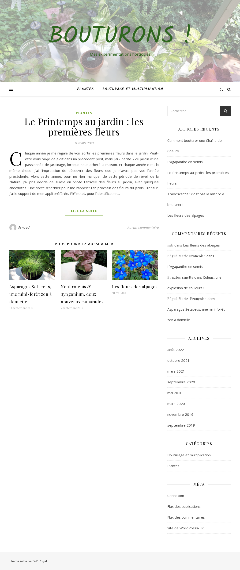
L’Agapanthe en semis (185, 161)
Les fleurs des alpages (135, 286)
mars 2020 (176, 403)
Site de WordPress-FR (185, 528)
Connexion (175, 495)
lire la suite (84, 211)
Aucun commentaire (143, 227)
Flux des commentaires (186, 517)
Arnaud (24, 227)
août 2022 (175, 349)
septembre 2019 (181, 425)
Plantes (85, 89)
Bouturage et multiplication (132, 89)
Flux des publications (184, 506)
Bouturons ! (120, 37)
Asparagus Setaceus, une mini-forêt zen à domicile (30, 294)
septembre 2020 (181, 382)
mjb (170, 245)
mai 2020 (174, 392)
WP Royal (40, 561)
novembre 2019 (180, 414)
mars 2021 (176, 371)
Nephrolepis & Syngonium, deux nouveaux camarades (82, 294)
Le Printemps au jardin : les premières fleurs (84, 126)
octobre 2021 (178, 360)
